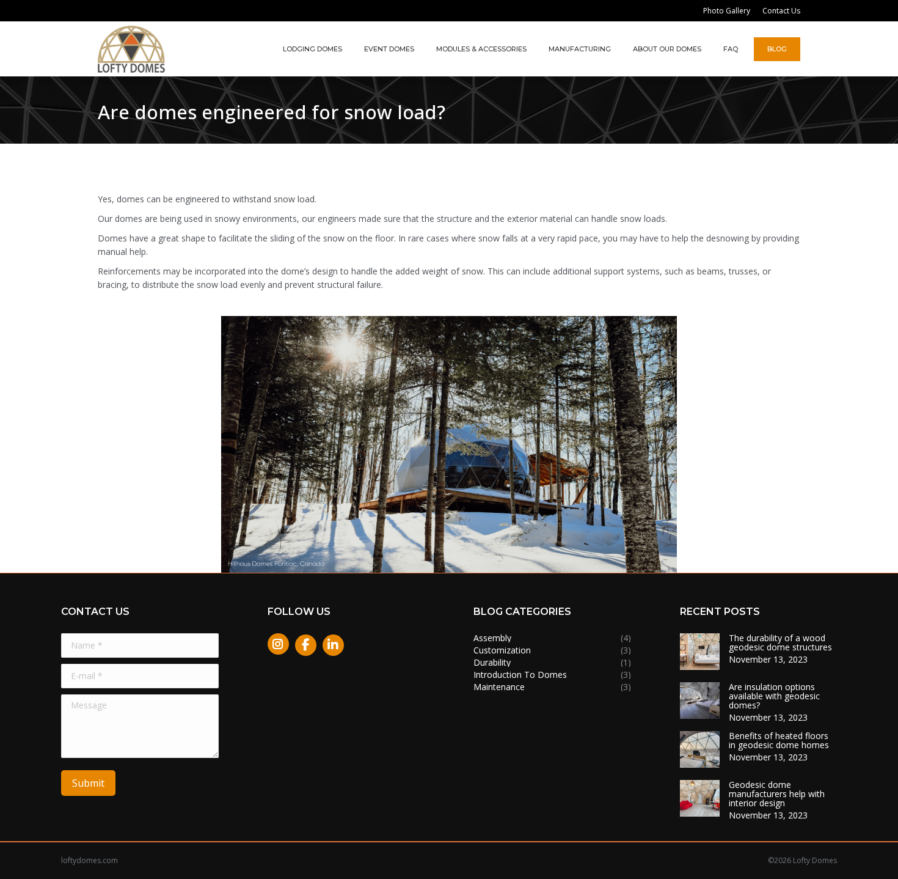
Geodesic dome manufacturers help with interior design (777, 793)
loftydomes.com (89, 860)
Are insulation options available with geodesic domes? (774, 696)
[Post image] (700, 651)
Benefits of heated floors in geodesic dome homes (779, 740)
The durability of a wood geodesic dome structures (780, 642)
